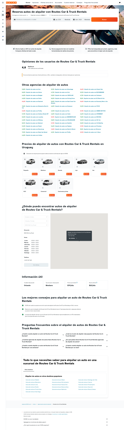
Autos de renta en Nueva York (59, 384)
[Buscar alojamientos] (3, 11)
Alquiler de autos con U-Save (90, 132)
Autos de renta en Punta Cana (33, 389)
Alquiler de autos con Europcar (61, 106)
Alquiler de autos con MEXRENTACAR (63, 117)
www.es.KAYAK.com (26, 404)
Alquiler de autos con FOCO (90, 106)
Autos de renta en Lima (32, 384)
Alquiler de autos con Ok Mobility (91, 123)
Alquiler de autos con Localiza (32, 117)
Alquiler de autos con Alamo (32, 92)
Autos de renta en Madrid (32, 380)
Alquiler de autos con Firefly (32, 111)
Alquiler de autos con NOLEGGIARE (63, 120)
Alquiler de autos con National (32, 123)
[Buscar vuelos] (3, 7)
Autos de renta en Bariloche (59, 389)
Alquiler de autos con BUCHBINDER (92, 92)
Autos (34, 404)
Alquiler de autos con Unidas (32, 135)
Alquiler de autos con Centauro (90, 95)
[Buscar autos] (3, 15)
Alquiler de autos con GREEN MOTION (92, 111)
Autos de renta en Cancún (85, 382)
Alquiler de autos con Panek (32, 126)
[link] (36, 265)
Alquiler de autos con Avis (60, 92)
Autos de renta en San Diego (33, 391)
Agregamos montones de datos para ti (35, 422)
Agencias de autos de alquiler (44, 404)
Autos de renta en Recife (32, 387)
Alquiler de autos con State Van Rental (34, 132)
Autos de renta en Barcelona (33, 382)
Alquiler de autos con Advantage (62, 89)
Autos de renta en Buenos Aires (60, 387)
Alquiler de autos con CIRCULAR (62, 95)
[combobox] (20, 15)
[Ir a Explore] (3, 19)
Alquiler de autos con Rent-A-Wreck (63, 129)
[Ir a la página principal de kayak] (11, 3)
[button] (3, 2)
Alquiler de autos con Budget (32, 95)
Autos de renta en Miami (58, 380)
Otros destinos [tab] (29, 369)
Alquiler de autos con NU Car (90, 120)
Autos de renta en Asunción (85, 387)
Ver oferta (34, 174)
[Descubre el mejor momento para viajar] (3, 26)
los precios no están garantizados (59, 414)
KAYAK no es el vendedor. (31, 419)
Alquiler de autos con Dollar (32, 98)
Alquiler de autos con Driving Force (63, 98)
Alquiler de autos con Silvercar (90, 129)
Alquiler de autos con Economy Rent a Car (94, 101)
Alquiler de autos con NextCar (61, 123)
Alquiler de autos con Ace (31, 89)
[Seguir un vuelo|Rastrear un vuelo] (3, 23)
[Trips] (3, 31)
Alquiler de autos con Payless (61, 126)
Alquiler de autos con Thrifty (61, 132)
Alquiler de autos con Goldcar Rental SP (35, 114)
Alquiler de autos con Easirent (32, 101)
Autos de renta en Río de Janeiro (60, 382)
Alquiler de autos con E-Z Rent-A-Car (92, 98)
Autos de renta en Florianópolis (86, 384)
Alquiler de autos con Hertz (60, 114)
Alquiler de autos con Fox (60, 111)
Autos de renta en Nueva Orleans (87, 389)
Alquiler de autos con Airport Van (91, 89)
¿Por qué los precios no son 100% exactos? (36, 425)
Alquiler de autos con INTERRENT (91, 114)
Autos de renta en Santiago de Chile (87, 380)
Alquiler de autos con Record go (33, 129)
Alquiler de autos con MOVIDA (90, 117)
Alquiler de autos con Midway (32, 120)
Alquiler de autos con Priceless (90, 126)
